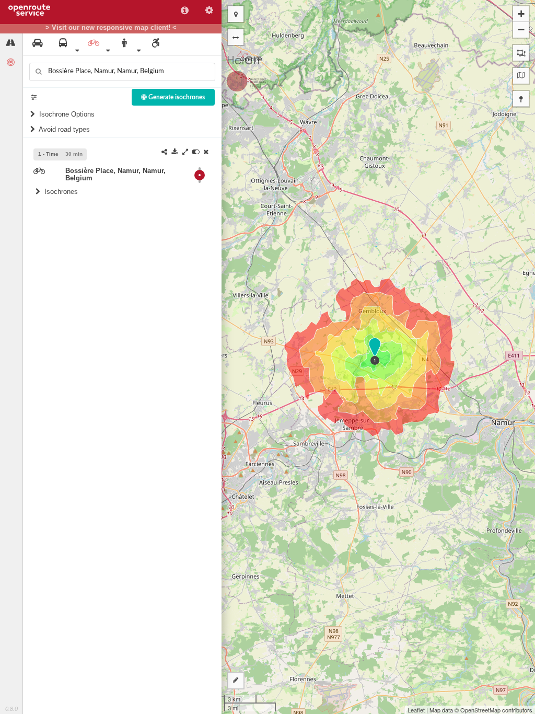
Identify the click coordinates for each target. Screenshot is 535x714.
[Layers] (521, 76)
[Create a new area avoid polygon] (521, 53)
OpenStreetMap (480, 710)
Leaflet (416, 710)
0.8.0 (11, 709)
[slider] (199, 175)
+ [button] (521, 13)
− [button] (521, 29)
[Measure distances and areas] (235, 680)
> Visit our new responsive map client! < (111, 27)
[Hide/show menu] (235, 37)
